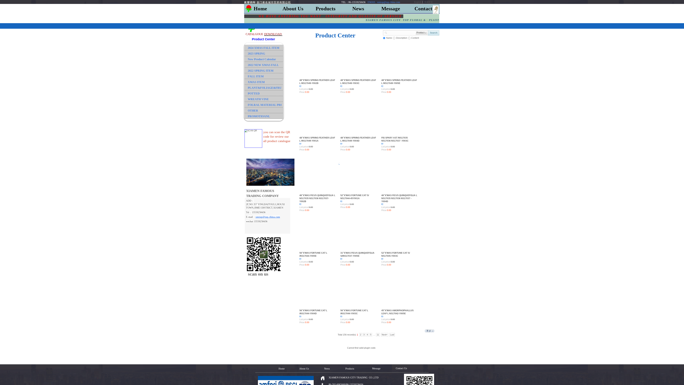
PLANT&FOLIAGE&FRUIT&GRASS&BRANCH (265, 87)
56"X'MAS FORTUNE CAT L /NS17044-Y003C (354, 312)
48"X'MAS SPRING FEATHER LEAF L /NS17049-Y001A (317, 139)
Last (392, 334)
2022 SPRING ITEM (260, 70)
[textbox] (401, 32)
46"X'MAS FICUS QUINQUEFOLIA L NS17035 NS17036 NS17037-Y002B (317, 198)
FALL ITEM (256, 76)
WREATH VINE (258, 99)
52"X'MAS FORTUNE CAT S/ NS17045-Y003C (395, 254)
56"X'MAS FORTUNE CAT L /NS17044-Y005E (313, 254)
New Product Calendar (262, 59)
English (417, 2)
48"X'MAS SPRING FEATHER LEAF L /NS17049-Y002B (317, 81)
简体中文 (428, 2)
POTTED (254, 93)
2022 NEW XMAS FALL (263, 64)
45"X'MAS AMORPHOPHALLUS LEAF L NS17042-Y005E (397, 312)
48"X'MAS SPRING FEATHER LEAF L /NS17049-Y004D (358, 139)
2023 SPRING (256, 53)
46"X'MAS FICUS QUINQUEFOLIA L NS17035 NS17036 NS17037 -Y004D (399, 198)
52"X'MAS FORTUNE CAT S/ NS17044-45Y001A (354, 197)
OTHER (253, 110)
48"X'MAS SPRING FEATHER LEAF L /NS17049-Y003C (358, 81)
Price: (302, 92)
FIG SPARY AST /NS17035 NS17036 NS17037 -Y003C (394, 139)
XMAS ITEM (256, 82)
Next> (384, 334)
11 (378, 334)
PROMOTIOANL (259, 116)
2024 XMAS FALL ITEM (263, 47)
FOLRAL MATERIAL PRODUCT (265, 104)
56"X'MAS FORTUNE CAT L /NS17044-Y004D (313, 312)
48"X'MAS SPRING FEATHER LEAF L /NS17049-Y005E (399, 81)
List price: (304, 89)
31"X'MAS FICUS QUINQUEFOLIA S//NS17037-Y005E (357, 254)
